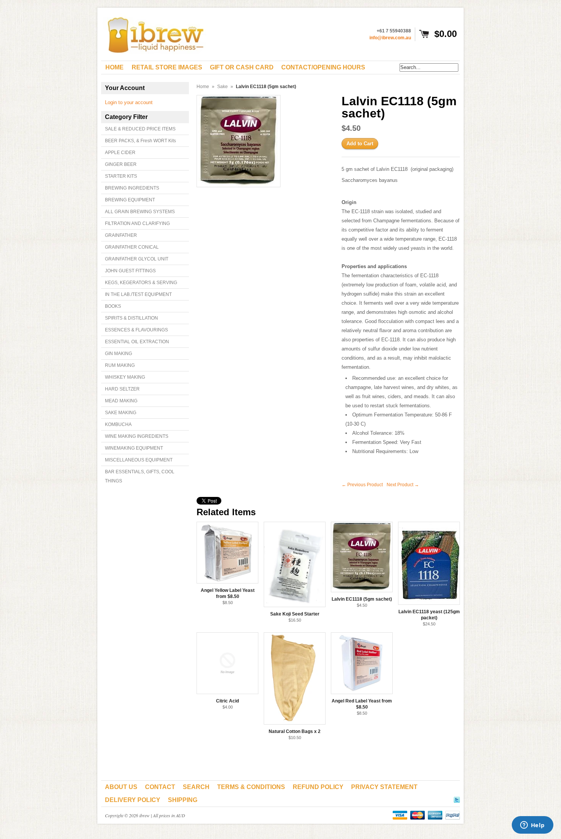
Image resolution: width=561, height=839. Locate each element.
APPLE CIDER (120, 152)
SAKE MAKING (120, 412)
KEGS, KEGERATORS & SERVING (141, 282)
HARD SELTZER (122, 389)
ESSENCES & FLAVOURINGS (136, 330)
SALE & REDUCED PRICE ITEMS (140, 129)
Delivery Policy (132, 800)
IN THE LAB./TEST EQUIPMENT (138, 294)
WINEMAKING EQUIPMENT (134, 448)
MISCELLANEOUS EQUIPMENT (138, 460)
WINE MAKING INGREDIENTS (136, 436)
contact (160, 787)
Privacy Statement (384, 787)
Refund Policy (318, 787)
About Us (121, 787)
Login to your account (129, 102)
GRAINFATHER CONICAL (132, 247)
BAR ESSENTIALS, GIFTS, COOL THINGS (139, 476)
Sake (222, 86)
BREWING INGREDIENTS (132, 188)
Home (203, 86)
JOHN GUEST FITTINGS (130, 270)
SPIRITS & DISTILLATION (131, 318)
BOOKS (113, 306)
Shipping (182, 800)
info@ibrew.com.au (390, 37)
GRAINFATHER (121, 235)
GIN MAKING (118, 353)
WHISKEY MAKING (125, 377)
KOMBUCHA (118, 424)
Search (196, 787)
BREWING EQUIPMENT (130, 200)
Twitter (457, 799)
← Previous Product (362, 484)
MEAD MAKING (121, 400)
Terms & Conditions (251, 787)
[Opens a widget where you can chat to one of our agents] (532, 825)
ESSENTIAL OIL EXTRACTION (137, 341)
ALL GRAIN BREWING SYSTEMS (140, 211)
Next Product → (403, 484)
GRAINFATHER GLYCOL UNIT (136, 259)
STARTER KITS (121, 176)
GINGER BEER (121, 164)
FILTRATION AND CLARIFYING (137, 223)
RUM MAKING (120, 365)
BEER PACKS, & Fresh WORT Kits (140, 140)
